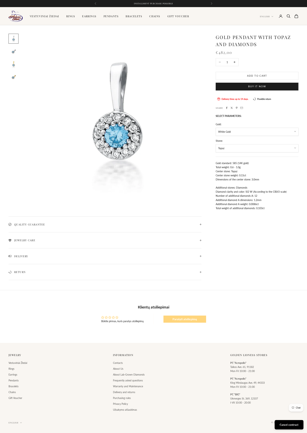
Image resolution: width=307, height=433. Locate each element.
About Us (118, 368)
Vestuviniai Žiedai (44, 16)
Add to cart (257, 75)
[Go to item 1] (13, 39)
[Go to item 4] (13, 77)
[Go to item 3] (13, 64)
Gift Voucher (178, 16)
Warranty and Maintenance (128, 386)
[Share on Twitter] (231, 107)
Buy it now (257, 86)
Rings (70, 16)
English (265, 16)
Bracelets (134, 16)
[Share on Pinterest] (236, 107)
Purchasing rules (122, 397)
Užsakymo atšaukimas (125, 409)
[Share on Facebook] (226, 107)
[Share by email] (241, 107)
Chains (154, 16)
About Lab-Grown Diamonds (129, 374)
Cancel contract (289, 424)
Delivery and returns (124, 392)
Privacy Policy (120, 403)
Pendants (111, 16)
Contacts (118, 362)
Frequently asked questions (128, 380)
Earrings (89, 16)
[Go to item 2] (13, 51)
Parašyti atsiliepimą (185, 319)
